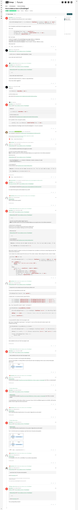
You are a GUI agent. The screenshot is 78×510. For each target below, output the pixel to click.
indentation (14, 475)
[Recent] (1, 3)
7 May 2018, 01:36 (16, 86)
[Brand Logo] (14, 2)
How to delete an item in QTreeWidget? (24, 51)
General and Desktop (13, 10)
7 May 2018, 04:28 (27, 131)
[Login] (77, 1)
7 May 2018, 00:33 (18, 17)
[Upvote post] (51, 46)
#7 (55, 144)
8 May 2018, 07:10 (18, 422)
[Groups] (1, 12)
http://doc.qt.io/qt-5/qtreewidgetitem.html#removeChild (30, 133)
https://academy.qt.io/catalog (19, 136)
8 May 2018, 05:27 (16, 409)
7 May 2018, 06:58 (16, 197)
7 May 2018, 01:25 (18, 65)
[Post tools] (55, 46)
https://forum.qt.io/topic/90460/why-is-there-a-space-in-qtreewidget (31, 380)
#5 (55, 104)
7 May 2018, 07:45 (18, 210)
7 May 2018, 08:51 (16, 282)
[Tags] (1, 5)
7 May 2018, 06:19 (16, 144)
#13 (55, 377)
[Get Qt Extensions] (1, 16)
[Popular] (1, 7)
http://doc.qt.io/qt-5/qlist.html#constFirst (24, 165)
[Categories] (1, 1)
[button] (1, 509)
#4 (55, 86)
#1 (55, 17)
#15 (55, 409)
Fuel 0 (10, 49)
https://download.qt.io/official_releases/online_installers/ (26, 135)
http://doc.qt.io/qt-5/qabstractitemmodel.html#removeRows (26, 96)
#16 (55, 422)
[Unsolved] (1, 18)
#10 (55, 210)
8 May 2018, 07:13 (16, 455)
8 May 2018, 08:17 (18, 488)
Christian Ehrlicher (11, 131)
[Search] (1, 14)
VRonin (10, 467)
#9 (55, 197)
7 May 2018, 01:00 (16, 49)
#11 (55, 282)
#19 (55, 488)
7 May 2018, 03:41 (18, 104)
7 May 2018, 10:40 (18, 350)
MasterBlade (11, 17)
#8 (55, 182)
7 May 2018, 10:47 (16, 377)
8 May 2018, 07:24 (16, 467)
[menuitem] (77, 1)
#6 (55, 131)
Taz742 (10, 144)
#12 (55, 350)
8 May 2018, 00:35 (18, 390)
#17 (55, 455)
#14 (55, 390)
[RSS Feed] (15, 14)
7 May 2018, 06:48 (18, 182)
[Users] (1, 10)
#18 (55, 467)
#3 (55, 65)
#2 (55, 49)
